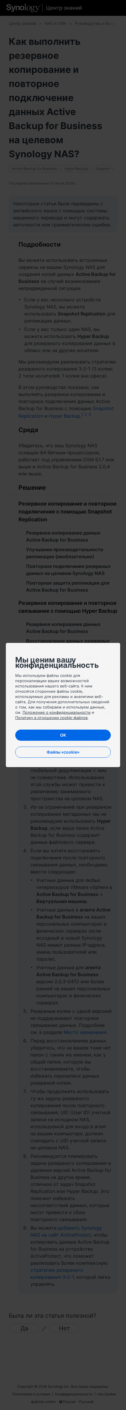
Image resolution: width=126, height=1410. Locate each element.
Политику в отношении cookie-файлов (51, 717)
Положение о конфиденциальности (57, 712)
